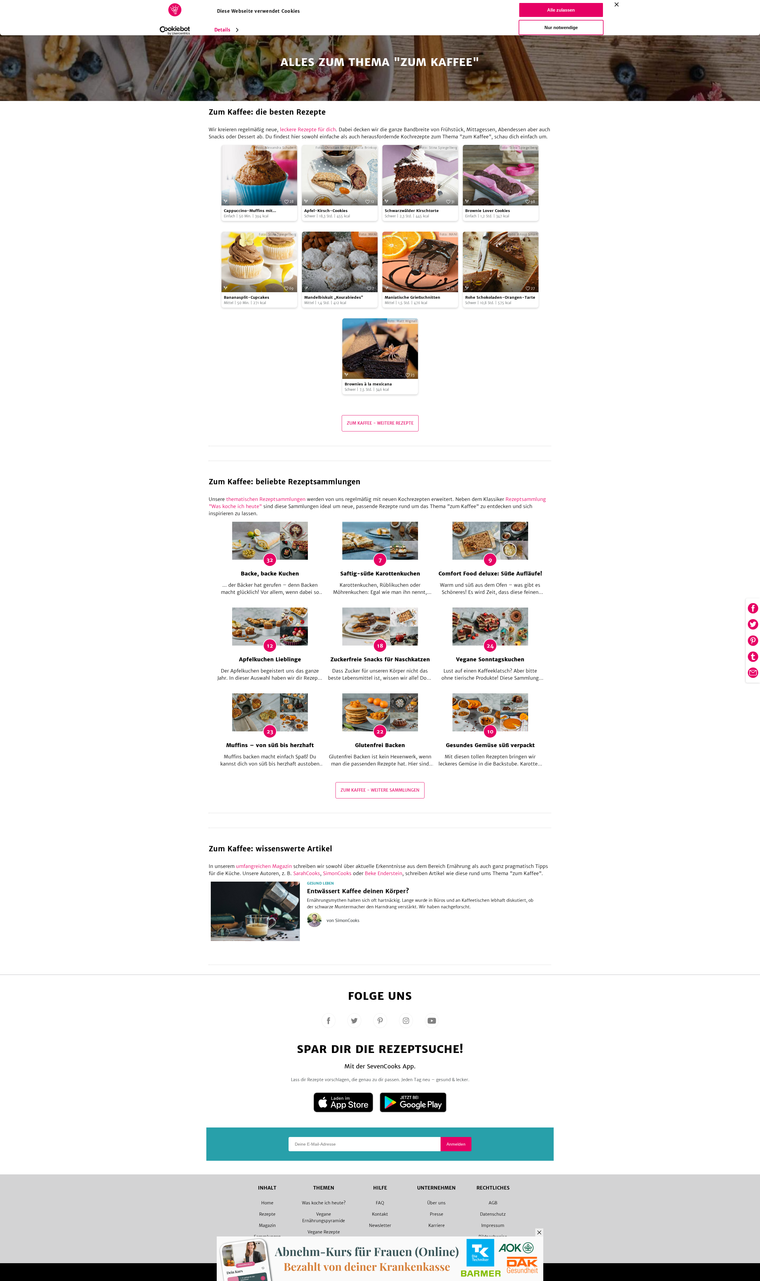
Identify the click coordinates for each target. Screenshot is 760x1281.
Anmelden (456, 1144)
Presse (436, 1214)
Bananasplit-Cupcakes (246, 297)
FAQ (380, 1203)
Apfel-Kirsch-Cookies (326, 210)
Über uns (436, 1203)
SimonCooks (337, 873)
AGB (493, 1203)
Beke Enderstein (383, 873)
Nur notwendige (561, 27)
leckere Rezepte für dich (308, 129)
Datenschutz (493, 1214)
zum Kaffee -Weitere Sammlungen (380, 790)
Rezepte (267, 1214)
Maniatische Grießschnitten (412, 297)
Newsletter (380, 1225)
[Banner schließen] (617, 4)
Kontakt (380, 1214)
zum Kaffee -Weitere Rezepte (380, 423)
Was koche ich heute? (324, 1203)
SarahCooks (306, 873)
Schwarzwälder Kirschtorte (412, 210)
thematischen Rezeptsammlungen (265, 499)
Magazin (267, 1225)
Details (222, 30)
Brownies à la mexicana (368, 384)
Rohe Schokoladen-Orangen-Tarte (500, 297)
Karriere (436, 1225)
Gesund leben (320, 883)
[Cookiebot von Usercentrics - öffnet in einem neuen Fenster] (175, 30)
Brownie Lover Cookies (487, 210)
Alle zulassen (561, 9)
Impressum (492, 1225)
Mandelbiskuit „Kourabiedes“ (333, 297)
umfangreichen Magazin (264, 866)
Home (267, 1203)
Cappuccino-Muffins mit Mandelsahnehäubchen (248, 211)
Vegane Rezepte (324, 1232)
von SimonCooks (343, 920)
